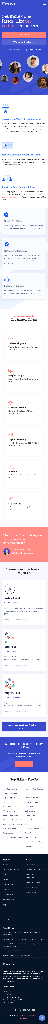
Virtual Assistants (10, 789)
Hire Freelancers (9, 884)
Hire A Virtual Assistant (11, 889)
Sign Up (5, 864)
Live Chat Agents (32, 837)
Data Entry (29, 846)
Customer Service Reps (34, 842)
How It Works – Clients (11, 869)
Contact (5, 910)
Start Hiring (23, 764)
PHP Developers (9, 828)
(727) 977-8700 (8, 994)
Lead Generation (31, 798)
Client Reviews (8, 895)
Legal (5, 915)
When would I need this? (14, 619)
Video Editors (30, 824)
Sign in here (35, 49)
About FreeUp (31, 864)
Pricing (5, 874)
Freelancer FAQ (31, 887)
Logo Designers (9, 798)
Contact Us (7, 991)
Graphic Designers (10, 793)
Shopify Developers (10, 815)
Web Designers (9, 811)
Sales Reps (29, 833)
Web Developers (9, 806)
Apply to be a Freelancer (34, 869)
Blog (4, 905)
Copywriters (29, 820)
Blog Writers (30, 815)
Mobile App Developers (12, 824)
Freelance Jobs (31, 893)
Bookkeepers (8, 833)
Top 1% (5, 879)
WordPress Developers (12, 820)
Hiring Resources (9, 900)
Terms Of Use (33, 1015)
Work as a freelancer (24, 42)
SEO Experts (30, 811)
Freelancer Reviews (33, 882)
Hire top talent (24, 34)
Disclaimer (24, 1018)
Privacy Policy (21, 1015)
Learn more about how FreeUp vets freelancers (24, 726)
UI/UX (5, 802)
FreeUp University (9, 920)
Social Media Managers (34, 828)
